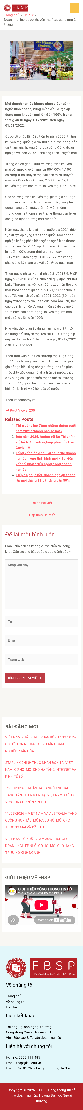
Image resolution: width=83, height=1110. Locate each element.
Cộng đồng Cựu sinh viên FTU (28, 1032)
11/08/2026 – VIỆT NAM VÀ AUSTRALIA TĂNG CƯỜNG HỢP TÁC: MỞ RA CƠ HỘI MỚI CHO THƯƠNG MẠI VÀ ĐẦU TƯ (41, 820)
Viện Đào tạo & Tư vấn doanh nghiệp (33, 1038)
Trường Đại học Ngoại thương (28, 1027)
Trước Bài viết (41, 503)
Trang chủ (13, 996)
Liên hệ (11, 1007)
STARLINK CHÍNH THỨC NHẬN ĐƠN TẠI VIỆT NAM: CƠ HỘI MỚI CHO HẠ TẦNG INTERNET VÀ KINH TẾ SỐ (40, 769)
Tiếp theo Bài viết (41, 515)
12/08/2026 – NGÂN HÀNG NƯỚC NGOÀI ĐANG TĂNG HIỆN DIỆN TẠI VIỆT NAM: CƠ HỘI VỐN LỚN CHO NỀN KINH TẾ (40, 795)
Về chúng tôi (15, 1002)
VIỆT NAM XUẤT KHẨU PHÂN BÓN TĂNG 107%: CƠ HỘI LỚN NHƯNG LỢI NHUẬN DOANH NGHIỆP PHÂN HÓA (41, 744)
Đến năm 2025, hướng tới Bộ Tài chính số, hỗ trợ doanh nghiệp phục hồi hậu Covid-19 (46, 442)
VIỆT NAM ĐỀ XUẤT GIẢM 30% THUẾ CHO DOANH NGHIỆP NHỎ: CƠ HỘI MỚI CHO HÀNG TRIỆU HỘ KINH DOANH (39, 846)
